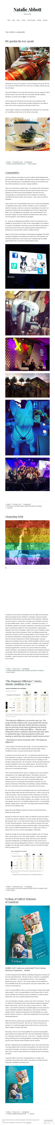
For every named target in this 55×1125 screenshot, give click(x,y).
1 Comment (31, 1114)
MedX (30, 506)
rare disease (39, 506)
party (22, 163)
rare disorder (34, 670)
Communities (12, 172)
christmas (9, 163)
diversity (24, 1113)
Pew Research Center (42, 888)
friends (18, 163)
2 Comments (9, 508)
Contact (24, 20)
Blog (13, 20)
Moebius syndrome (16, 670)
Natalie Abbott (27, 9)
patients (34, 506)
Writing (39, 20)
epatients (22, 506)
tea (24, 163)
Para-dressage (31, 20)
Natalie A (9, 162)
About (18, 20)
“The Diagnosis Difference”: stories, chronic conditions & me (23, 682)
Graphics (45, 20)
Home (9, 20)
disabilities (30, 888)
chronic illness (10, 506)
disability (20, 1113)
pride (23, 670)
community (14, 163)
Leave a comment (32, 164)
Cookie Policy (28, 1122)
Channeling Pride (14, 516)
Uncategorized (28, 162)
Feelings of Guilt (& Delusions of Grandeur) (20, 900)
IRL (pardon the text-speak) (19, 41)
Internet (35, 888)
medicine (26, 506)
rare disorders (40, 670)
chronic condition (11, 888)
